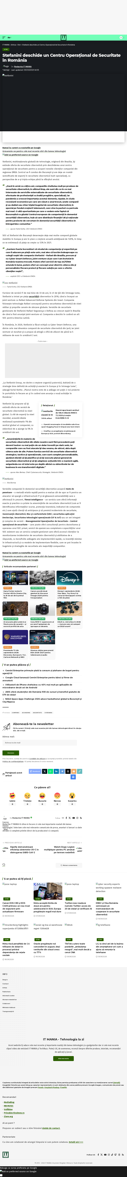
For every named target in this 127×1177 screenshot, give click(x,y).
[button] (4, 37)
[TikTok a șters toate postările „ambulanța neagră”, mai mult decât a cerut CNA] (79, 931)
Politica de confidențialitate (13, 761)
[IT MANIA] (63, 38)
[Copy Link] (79, 771)
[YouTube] (73, 818)
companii (15, 712)
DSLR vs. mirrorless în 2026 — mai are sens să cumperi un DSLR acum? (69, 624)
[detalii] (116, 1083)
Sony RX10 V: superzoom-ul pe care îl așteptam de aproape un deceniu (42, 624)
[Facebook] (66, 818)
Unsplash (48, 1087)
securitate (37, 712)
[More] (79, 776)
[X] (69, 818)
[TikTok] (112, 1155)
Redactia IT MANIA (23, 66)
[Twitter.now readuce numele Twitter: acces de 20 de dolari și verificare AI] (79, 891)
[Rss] (81, 818)
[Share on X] (44, 771)
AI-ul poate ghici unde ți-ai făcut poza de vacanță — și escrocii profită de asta (14, 624)
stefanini (48, 712)
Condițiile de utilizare (37, 759)
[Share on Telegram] (62, 771)
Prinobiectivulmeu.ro (14, 1113)
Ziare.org (8, 1116)
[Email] (73, 771)
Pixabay (56, 1087)
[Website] (63, 818)
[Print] (73, 776)
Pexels (40, 1087)
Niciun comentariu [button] (70, 865)
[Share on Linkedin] (56, 771)
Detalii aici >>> (76, 1142)
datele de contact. (51, 1128)
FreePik (63, 1087)
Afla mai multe (63, 1059)
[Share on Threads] (68, 771)
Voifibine (8, 1109)
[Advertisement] (63, 17)
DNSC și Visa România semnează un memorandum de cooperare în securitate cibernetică (108, 909)
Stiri (6, 49)
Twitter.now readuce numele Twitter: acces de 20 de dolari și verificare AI (78, 906)
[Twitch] (115, 1155)
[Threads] (119, 1155)
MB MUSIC (8, 1106)
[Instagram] (77, 818)
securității (34, 296)
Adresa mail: (8, 736)
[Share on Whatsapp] (50, 771)
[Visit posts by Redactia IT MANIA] (5, 818)
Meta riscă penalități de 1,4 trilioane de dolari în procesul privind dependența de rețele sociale (16, 949)
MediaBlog (9, 1102)
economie (26, 712)
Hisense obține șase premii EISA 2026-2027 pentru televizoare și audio (42, 652)
